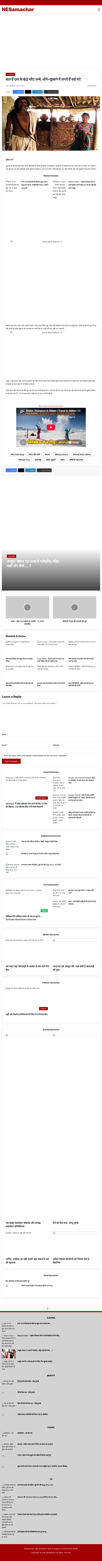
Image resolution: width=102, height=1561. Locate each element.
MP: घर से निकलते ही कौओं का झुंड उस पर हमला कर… (34, 1323)
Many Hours (62, 454)
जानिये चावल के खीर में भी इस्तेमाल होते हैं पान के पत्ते (36, 1286)
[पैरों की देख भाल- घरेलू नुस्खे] (74, 1127)
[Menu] (99, 10)
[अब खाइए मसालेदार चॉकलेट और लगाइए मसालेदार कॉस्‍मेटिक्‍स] (27, 1127)
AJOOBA (10, 74)
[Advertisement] (51, 21)
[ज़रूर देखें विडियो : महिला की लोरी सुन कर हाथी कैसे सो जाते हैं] (82, 673)
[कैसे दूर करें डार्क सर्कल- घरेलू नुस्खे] (9, 1384)
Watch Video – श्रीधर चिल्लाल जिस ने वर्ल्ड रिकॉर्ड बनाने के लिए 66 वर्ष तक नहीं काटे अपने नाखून (82, 185)
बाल (63, 460)
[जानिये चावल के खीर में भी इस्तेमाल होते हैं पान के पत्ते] (12, 1289)
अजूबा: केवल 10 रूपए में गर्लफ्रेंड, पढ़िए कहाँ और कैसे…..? (35, 1350)
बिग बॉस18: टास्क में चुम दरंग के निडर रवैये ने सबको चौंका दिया (40, 854)
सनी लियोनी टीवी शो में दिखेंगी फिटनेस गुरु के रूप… (32, 1532)
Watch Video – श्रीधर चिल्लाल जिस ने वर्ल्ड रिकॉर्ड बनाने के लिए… (38, 1335)
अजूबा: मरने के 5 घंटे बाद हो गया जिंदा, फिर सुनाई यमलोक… (35, 1361)
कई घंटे (38, 460)
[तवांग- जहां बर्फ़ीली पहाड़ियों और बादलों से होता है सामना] (60, 904)
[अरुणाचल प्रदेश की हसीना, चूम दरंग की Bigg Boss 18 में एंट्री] (12, 868)
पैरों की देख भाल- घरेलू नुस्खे (65, 1222)
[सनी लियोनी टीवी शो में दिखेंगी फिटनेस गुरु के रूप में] (9, 1535)
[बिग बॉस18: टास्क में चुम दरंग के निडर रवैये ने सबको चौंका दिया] (12, 857)
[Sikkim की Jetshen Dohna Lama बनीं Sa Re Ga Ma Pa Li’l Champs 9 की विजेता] (9, 1503)
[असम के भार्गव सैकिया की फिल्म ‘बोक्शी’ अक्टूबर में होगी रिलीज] (12, 845)
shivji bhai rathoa (82, 454)
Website (56, 745)
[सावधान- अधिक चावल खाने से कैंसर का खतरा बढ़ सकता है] (9, 1447)
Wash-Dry (25, 460)
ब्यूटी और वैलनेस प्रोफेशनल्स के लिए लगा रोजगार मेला (27, 1014)
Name (5, 734)
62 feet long (18, 454)
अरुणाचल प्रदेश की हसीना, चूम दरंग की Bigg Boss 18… (35, 1485)
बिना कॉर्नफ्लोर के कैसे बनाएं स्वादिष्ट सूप (18, 1281)
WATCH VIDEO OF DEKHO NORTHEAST (51, 406)
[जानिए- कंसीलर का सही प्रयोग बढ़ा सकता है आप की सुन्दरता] (27, 1244)
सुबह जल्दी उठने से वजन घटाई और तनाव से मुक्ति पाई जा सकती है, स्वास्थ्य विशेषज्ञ (42, 1466)
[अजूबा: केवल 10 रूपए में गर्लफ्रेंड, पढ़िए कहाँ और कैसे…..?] (9, 1353)
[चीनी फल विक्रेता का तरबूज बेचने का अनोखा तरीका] (19, 648)
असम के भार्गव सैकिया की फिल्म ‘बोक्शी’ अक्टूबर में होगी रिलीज (39, 841)
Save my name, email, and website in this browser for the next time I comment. (35, 756)
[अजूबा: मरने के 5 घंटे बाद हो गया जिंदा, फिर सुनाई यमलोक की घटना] (9, 1365)
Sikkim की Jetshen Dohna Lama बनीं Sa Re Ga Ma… (37, 1497)
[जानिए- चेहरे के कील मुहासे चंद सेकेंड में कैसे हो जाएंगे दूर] (9, 1458)
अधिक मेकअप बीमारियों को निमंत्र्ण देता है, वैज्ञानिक (32, 1414)
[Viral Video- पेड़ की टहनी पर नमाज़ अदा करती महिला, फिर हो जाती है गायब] (51, 648)
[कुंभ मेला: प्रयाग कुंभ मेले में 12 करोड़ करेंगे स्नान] (60, 893)
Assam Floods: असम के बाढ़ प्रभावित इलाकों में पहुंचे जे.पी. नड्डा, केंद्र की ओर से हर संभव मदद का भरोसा (81, 797)
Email (5, 745)
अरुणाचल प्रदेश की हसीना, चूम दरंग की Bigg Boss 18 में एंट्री (41, 865)
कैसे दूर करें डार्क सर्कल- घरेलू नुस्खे (28, 1381)
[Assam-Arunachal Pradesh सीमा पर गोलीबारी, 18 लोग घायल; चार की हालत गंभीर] (60, 784)
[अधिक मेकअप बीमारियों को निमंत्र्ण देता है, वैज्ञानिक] (74, 1244)
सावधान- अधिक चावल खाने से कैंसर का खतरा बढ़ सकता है (35, 1444)
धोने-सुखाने (51, 460)
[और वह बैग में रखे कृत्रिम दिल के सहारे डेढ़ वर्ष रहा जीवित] (19, 673)
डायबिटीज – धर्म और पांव (24, 1433)
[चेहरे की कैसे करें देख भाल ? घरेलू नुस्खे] (9, 1406)
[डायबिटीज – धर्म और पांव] (9, 1436)
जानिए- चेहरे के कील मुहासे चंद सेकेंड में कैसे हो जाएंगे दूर (34, 1455)
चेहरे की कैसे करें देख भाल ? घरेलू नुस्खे (29, 1403)
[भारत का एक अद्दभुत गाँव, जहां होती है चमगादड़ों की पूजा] (74, 951)
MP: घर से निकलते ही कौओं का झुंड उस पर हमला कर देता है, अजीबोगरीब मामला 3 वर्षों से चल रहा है (34, 185)
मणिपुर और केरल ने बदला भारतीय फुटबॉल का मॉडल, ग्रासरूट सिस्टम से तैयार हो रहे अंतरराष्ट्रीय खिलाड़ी (81, 815)
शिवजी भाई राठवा (77, 460)
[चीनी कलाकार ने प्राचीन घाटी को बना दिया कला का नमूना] (82, 648)
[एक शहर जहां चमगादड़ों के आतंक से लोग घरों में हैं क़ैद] (51, 673)
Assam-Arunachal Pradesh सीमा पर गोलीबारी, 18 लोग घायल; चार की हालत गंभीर (81, 780)
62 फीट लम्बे (35, 454)
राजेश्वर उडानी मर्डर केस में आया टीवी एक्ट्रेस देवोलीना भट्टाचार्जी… (37, 1514)
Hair (48, 454)
